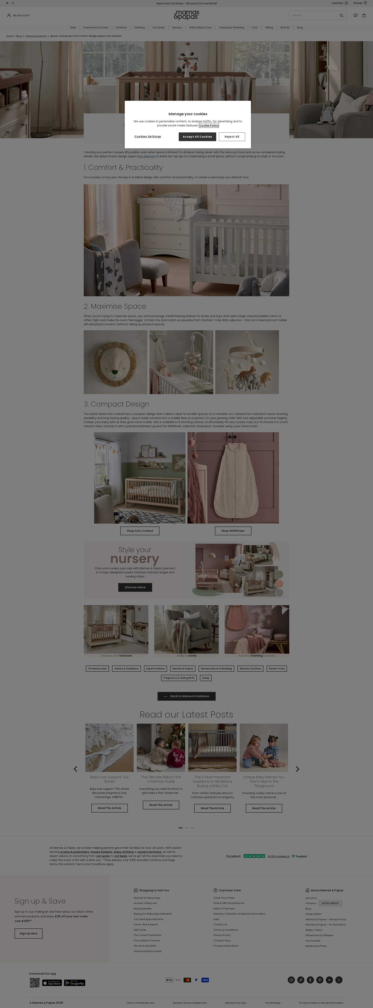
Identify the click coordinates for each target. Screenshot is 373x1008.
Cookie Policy (209, 125)
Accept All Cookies (197, 137)
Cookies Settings (147, 136)
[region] (188, 124)
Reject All (232, 137)
